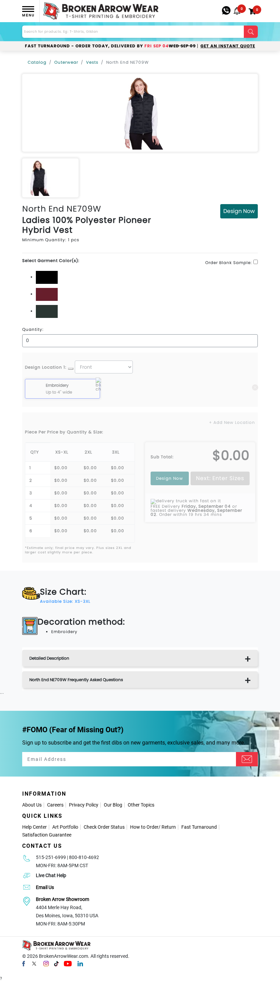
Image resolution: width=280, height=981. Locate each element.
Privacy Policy (83, 805)
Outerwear (66, 62)
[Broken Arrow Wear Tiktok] (56, 963)
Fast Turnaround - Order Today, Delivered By (110, 46)
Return (169, 827)
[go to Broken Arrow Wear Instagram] (46, 963)
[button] (237, 11)
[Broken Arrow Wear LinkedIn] (80, 963)
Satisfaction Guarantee (46, 835)
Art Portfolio (65, 827)
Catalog (37, 62)
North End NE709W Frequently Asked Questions (76, 680)
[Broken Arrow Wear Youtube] (68, 963)
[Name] (247, 759)
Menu (28, 15)
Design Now (239, 211)
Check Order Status (104, 827)
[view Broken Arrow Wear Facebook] (23, 963)
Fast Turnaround (199, 827)
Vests (92, 62)
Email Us (45, 887)
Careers (55, 805)
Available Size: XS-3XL (65, 601)
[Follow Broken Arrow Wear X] (34, 963)
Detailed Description (49, 658)
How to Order (144, 827)
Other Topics (141, 805)
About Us (32, 805)
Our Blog (113, 805)
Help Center (34, 827)
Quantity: (33, 329)
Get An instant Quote (227, 46)
